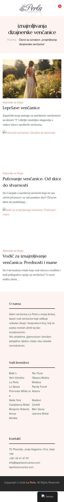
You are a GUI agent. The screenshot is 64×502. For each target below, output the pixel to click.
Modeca (36, 382)
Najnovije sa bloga (13, 102)
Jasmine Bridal (40, 413)
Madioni (36, 400)
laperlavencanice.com (21, 467)
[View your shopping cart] (57, 8)
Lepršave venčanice (21, 107)
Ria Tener (37, 373)
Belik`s (13, 373)
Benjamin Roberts (19, 409)
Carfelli (36, 404)
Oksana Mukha (40, 377)
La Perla (13, 382)
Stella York (15, 400)
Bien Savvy (38, 409)
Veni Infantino (16, 377)
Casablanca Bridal (19, 404)
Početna (11, 39)
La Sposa (14, 386)
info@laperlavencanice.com (24, 462)
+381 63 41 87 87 (19, 458)
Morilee (13, 418)
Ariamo (36, 391)
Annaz (12, 413)
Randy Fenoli (39, 386)
